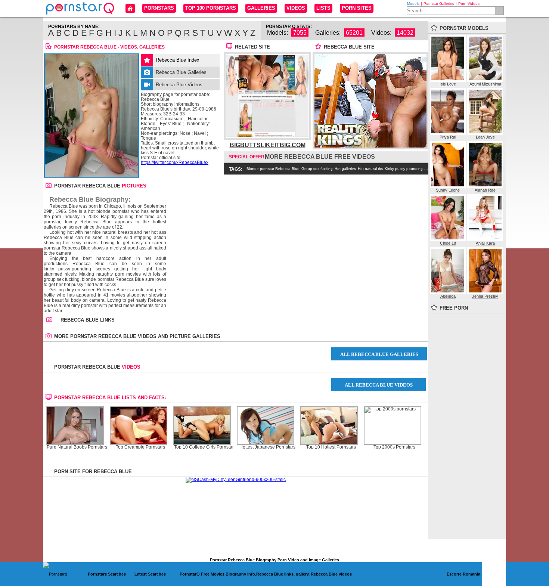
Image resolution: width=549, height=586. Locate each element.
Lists (323, 8)
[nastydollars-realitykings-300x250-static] (370, 146)
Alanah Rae (485, 190)
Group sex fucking (317, 169)
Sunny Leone (448, 190)
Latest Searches (150, 574)
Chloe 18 (448, 243)
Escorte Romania (463, 574)
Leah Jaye (485, 137)
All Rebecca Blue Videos (379, 385)
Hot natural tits (370, 169)
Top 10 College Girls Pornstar (204, 447)
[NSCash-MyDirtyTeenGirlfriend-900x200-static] (236, 479)
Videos (295, 8)
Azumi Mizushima (485, 84)
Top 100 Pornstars (210, 8)
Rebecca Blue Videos (179, 84)
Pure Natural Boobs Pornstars (77, 447)
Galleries (261, 8)
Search (499, 11)
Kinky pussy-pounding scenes (410, 169)
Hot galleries (345, 169)
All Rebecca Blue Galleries (379, 354)
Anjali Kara (485, 243)
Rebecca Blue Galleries (181, 72)
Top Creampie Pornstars (140, 447)
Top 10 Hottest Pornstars (331, 447)
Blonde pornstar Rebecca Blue (273, 169)
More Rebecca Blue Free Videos (320, 157)
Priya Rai (448, 137)
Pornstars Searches (107, 574)
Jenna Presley (485, 296)
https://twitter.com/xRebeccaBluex (174, 162)
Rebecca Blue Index (177, 60)
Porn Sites (357, 8)
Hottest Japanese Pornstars (267, 447)
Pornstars (159, 8)
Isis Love (448, 84)
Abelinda (448, 296)
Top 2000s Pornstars (394, 447)
